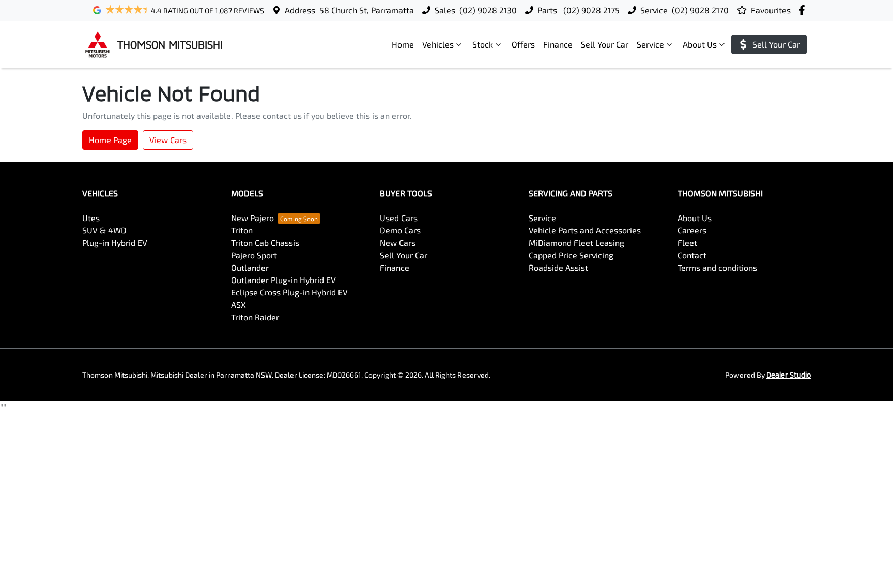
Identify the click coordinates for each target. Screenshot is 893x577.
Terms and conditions (717, 267)
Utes (91, 218)
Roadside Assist (558, 267)
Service (650, 44)
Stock (482, 44)
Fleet (687, 242)
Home (403, 44)
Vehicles (438, 44)
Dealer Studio (788, 374)
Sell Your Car (604, 44)
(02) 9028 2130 (488, 10)
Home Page (110, 140)
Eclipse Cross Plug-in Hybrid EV (289, 292)
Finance (558, 44)
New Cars (397, 242)
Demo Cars (400, 230)
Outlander (250, 267)
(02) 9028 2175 (590, 10)
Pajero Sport (254, 255)
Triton (242, 230)
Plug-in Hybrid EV (114, 242)
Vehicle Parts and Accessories (585, 230)
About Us (700, 44)
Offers (523, 44)
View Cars (168, 140)
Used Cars (399, 218)
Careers (692, 230)
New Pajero (252, 218)
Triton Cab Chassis (265, 242)
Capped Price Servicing (571, 255)
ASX (238, 304)
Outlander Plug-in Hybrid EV (283, 280)
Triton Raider (255, 317)
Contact (692, 255)
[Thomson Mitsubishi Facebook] (804, 10)
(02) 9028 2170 (700, 10)
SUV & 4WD (104, 230)
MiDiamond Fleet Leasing (576, 242)
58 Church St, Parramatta (366, 10)
